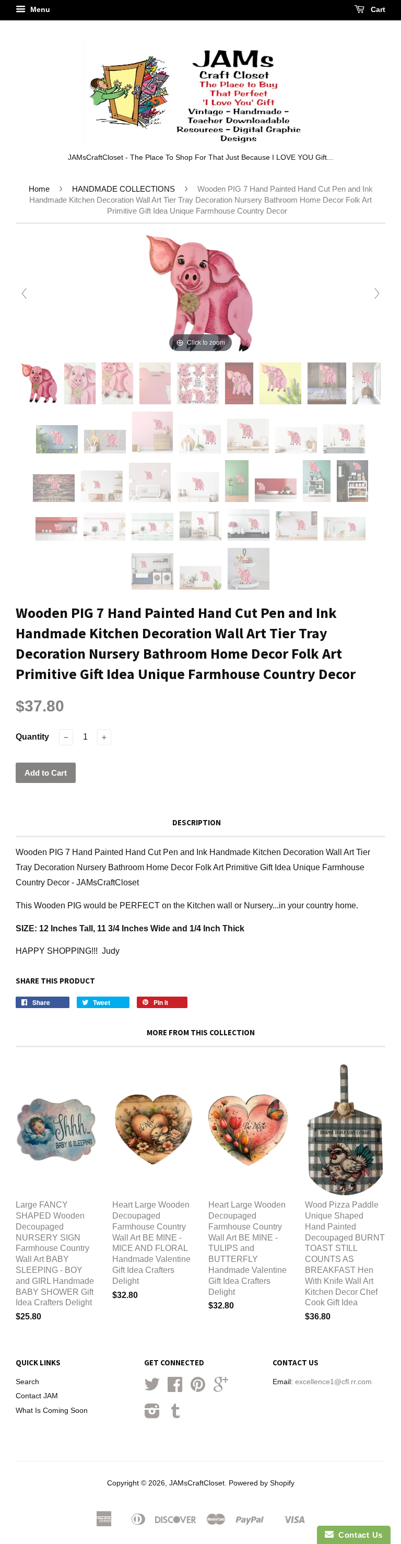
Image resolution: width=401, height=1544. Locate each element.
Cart (377, 9)
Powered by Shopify (261, 1483)
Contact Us (358, 1534)
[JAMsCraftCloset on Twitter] (152, 1388)
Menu (39, 9)
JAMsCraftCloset (197, 1483)
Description (196, 822)
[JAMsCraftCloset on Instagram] (152, 1415)
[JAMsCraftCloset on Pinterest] (198, 1388)
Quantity (32, 736)
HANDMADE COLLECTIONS (123, 188)
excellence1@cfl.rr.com (333, 1382)
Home (39, 188)
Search (27, 1382)
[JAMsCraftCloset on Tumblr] (175, 1415)
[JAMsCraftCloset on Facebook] (175, 1388)
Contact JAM (37, 1396)
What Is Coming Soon (52, 1410)
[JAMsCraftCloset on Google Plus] (221, 1388)
